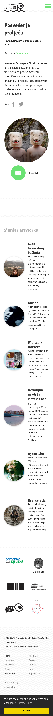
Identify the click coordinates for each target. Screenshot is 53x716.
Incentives (9, 664)
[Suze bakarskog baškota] (14, 266)
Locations (9, 660)
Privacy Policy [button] (25, 703)
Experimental (22, 53)
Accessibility (10, 687)
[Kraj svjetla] (14, 515)
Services (8, 669)
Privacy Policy (11, 682)
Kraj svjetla (37, 500)
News (31, 669)
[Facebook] (14, 104)
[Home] (14, 7)
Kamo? (33, 303)
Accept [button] (26, 710)
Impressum (34, 673)
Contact (32, 660)
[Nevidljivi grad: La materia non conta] (14, 415)
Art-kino (8, 647)
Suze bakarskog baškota (36, 248)
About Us (33, 655)
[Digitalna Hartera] (14, 359)
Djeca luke (36, 453)
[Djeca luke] (14, 470)
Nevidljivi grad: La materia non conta (37, 397)
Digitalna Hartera (35, 344)
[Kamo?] (14, 316)
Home (7, 655)
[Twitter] (20, 104)
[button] (48, 6)
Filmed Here (10, 673)
